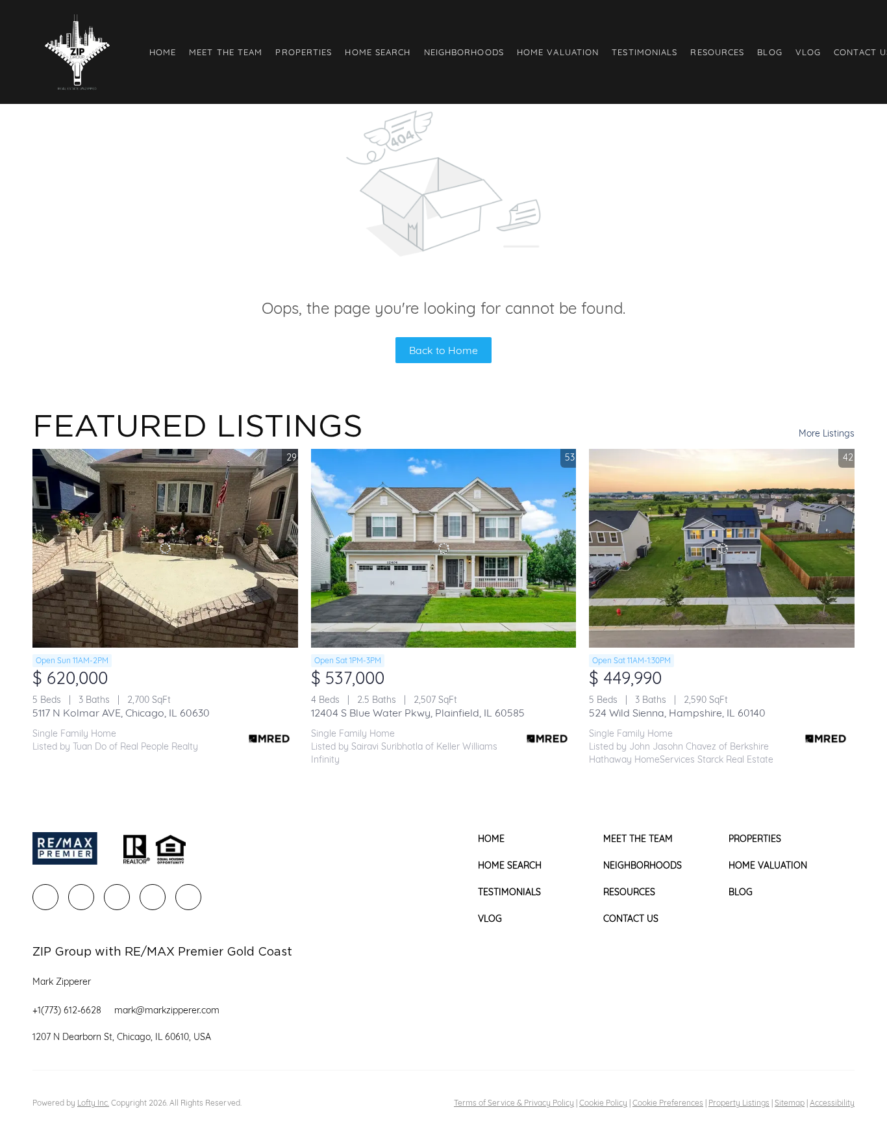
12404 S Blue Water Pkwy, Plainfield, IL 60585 (418, 712)
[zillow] (117, 897)
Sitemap (790, 1103)
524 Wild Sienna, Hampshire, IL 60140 (677, 712)
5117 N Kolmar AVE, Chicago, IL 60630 (121, 712)
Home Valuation (558, 52)
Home (162, 52)
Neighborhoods (464, 52)
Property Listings (738, 1103)
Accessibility (832, 1103)
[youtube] (188, 897)
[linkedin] (81, 897)
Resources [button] (717, 52)
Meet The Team (225, 52)
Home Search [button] (377, 52)
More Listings (827, 433)
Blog (769, 52)
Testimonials (644, 52)
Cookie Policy (603, 1103)
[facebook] (45, 897)
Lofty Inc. (93, 1103)
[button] (77, 52)
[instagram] (153, 897)
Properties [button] (303, 52)
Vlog (808, 52)
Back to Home (443, 350)
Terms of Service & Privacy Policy (514, 1103)
